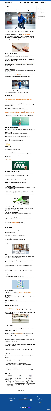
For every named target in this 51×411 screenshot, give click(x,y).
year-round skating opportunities (18, 333)
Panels (7, 143)
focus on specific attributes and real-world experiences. (24, 292)
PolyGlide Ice (26, 408)
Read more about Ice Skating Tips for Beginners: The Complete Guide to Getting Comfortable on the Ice (10, 385)
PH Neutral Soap (8, 158)
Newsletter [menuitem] (36, 2)
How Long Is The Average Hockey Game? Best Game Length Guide (20, 378)
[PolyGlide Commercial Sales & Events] (20, 318)
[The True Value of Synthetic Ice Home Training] (20, 200)
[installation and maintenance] (20, 121)
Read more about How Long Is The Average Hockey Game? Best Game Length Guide (20, 384)
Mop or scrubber (8, 159)
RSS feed (38, 18)
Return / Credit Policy (39, 401)
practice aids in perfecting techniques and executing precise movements (22, 277)
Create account (43, 0)
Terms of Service (39, 403)
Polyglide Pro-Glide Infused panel (14, 301)
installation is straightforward (15, 222)
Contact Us (13, 398)
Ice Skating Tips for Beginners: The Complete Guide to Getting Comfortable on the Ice (9, 378)
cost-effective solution (15, 210)
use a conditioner (20, 153)
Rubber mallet (8, 144)
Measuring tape (8, 145)
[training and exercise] (20, 249)
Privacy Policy (39, 402)
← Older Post (18, 390)
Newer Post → (22, 390)
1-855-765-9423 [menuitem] (43, 2)
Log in (40, 0)
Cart (48, 0)
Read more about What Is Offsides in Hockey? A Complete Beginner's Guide (31, 384)
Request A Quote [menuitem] (26, 2)
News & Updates (39, 399)
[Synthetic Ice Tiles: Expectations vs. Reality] (20, 284)
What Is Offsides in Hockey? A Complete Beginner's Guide (29, 378)
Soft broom (7, 157)
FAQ (39, 398)
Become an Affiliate (39, 404)
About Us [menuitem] (31, 2)
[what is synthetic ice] (20, 47)
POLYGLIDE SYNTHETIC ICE (25, 34)
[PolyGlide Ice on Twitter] (10, 400)
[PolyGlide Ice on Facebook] (11, 400)
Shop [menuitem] (21, 2)
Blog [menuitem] (39, 2)
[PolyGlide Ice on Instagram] (45, 4)
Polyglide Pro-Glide (17, 309)
